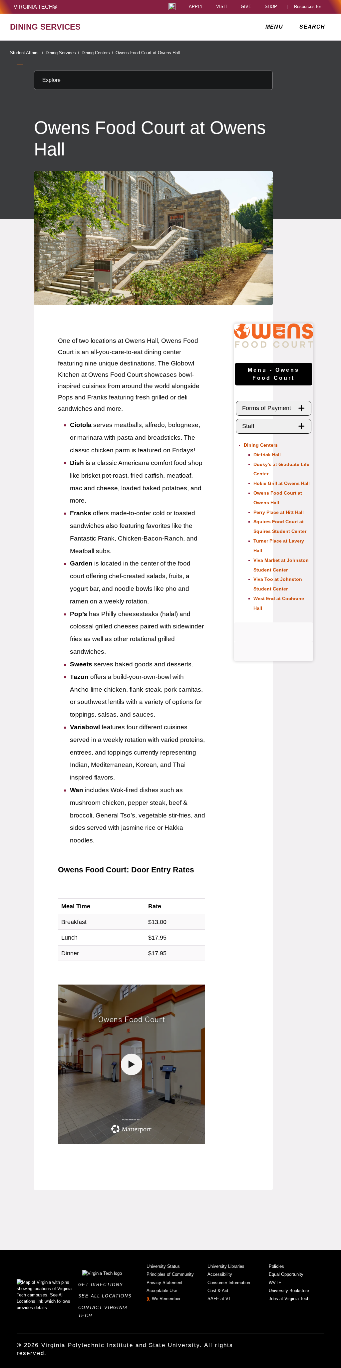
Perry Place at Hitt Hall (278, 512)
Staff (248, 426)
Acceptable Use (162, 1290)
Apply (196, 7)
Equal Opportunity (286, 1274)
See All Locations (107, 1295)
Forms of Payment (266, 408)
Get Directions (102, 1284)
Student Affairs (26, 52)
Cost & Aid (217, 1290)
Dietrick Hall (267, 454)
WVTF (275, 1282)
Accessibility (219, 1274)
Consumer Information (228, 1282)
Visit (221, 7)
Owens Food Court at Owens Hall (148, 52)
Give (246, 7)
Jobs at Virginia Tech (289, 1298)
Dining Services (62, 52)
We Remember (166, 1298)
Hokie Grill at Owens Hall (281, 483)
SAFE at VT (219, 1298)
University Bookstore (289, 1290)
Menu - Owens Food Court (273, 374)
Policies (276, 1266)
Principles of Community (170, 1274)
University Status (163, 1266)
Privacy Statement (164, 1282)
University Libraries (225, 1266)
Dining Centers (97, 52)
